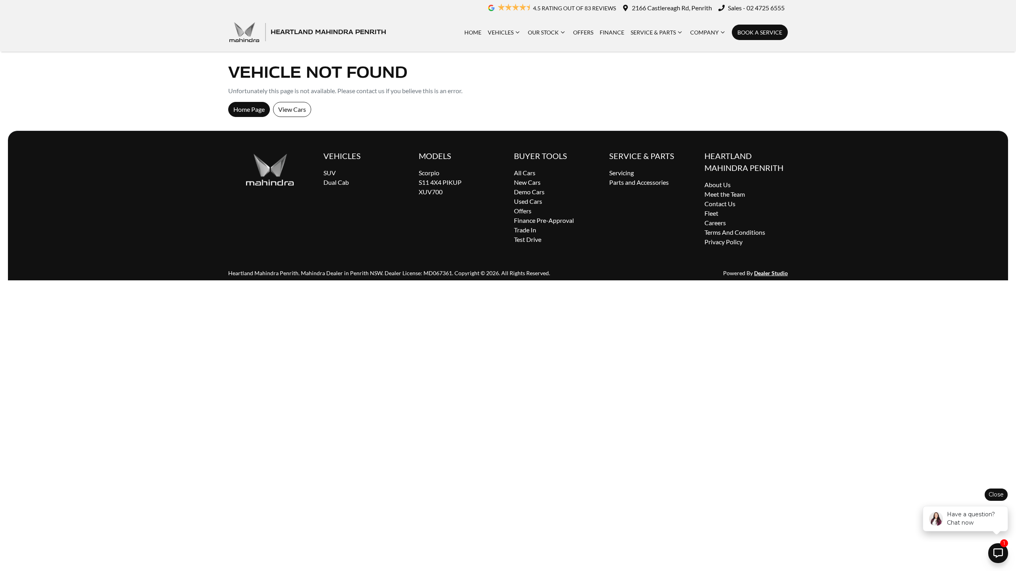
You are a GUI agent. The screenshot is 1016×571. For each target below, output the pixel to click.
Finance (612, 32)
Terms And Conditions (734, 232)
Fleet (711, 213)
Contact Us (719, 203)
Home (472, 32)
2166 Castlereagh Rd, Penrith (672, 7)
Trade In (525, 230)
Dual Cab (336, 182)
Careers (715, 222)
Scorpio (429, 172)
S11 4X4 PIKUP (440, 182)
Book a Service (759, 32)
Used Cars (528, 201)
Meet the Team (724, 194)
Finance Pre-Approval (544, 220)
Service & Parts (653, 32)
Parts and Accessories (639, 182)
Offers (583, 32)
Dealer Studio (771, 273)
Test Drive (527, 239)
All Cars (524, 172)
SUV (329, 172)
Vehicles (501, 32)
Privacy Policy (723, 241)
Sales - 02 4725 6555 (756, 7)
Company (704, 32)
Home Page (249, 109)
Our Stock (543, 32)
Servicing (621, 172)
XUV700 (431, 191)
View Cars (292, 109)
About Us (717, 184)
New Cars (527, 182)
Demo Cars (529, 191)
